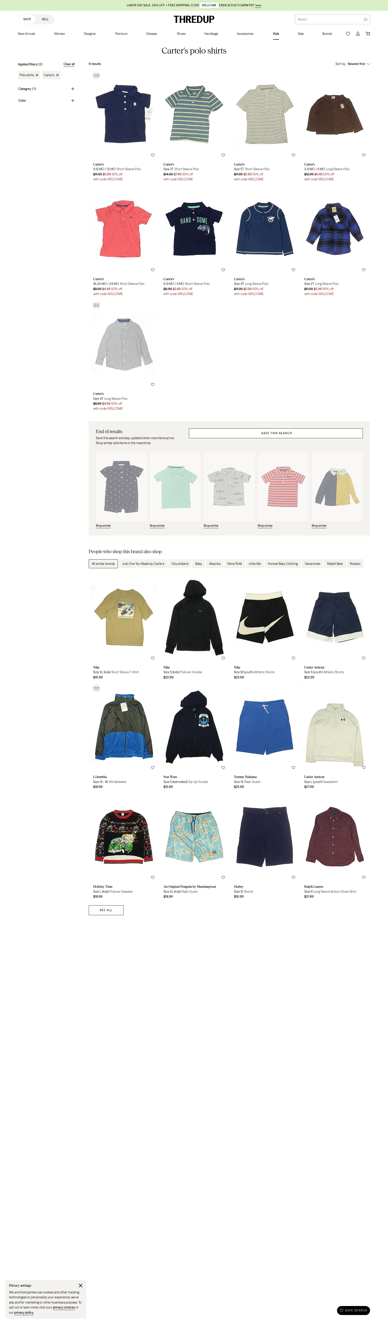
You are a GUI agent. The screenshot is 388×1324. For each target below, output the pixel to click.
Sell (45, 19)
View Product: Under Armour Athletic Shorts (335, 628)
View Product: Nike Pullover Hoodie (194, 628)
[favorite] (152, 155)
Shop (27, 19)
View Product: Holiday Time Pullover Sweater (124, 847)
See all (106, 910)
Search (302, 19)
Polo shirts (27, 75)
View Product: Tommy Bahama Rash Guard (264, 737)
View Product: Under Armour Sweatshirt (335, 737)
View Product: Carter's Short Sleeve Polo (124, 127)
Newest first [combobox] (356, 64)
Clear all (69, 64)
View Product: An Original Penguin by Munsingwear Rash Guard (194, 847)
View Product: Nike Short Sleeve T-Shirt (124, 628)
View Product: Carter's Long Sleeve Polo (335, 127)
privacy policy (23, 1313)
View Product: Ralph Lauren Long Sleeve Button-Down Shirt (335, 847)
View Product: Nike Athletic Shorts (264, 628)
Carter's (49, 75)
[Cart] (368, 33)
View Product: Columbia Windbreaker (124, 737)
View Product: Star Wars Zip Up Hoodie (194, 737)
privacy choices (64, 1307)
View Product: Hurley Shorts (264, 847)
